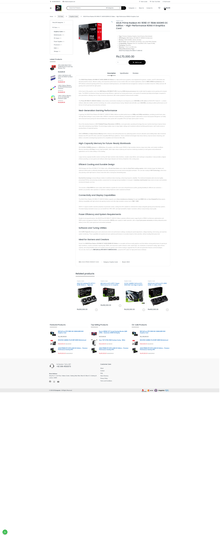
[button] (112, 22)
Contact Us (149, 8)
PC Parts (60, 16)
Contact (102, 370)
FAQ (101, 373)
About (101, 368)
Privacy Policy (104, 378)
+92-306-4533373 (56, 1)
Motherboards (59, 35)
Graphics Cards (74, 16)
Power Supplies (59, 41)
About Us (141, 8)
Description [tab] (111, 73)
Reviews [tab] (135, 73)
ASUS (128, 262)
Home (51, 16)
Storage (57, 51)
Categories (131, 8)
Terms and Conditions (106, 381)
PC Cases (57, 38)
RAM (56, 48)
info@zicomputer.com (70, 1)
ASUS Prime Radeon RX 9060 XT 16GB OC (130, 50)
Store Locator (144, 1)
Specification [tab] (124, 73)
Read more (96, 309)
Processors (58, 44)
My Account (167, 1)
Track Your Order (156, 1)
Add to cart (138, 62)
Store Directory (104, 375)
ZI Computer (56, 390)
